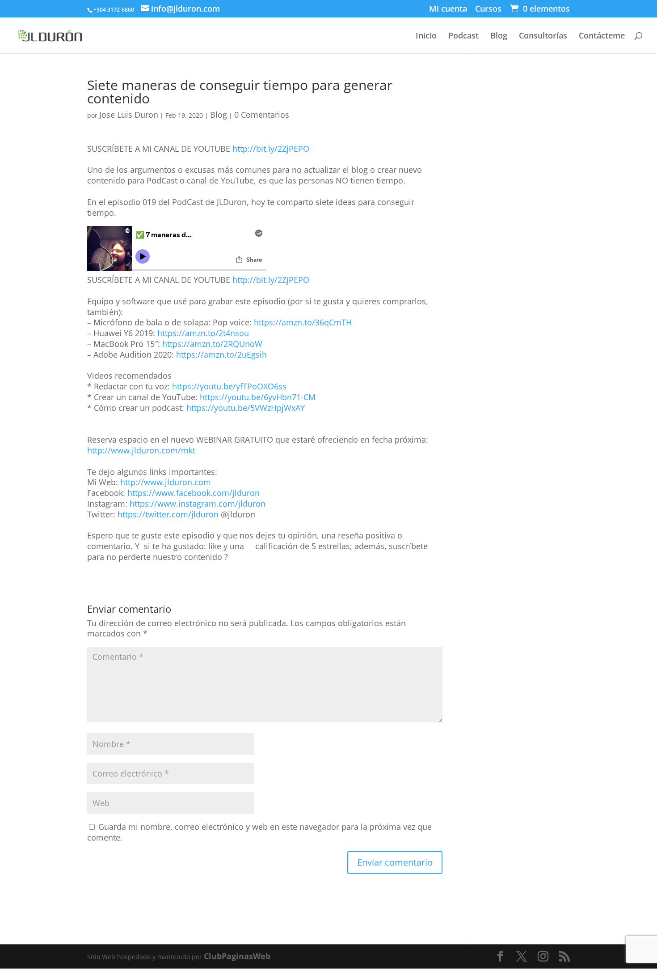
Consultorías (543, 36)
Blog (498, 36)
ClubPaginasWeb (237, 956)
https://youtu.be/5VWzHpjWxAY (245, 407)
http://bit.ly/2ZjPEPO (270, 148)
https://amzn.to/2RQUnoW (212, 343)
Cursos (488, 10)
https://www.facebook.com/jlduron (193, 492)
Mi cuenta (448, 10)
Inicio (426, 36)
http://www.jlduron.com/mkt (141, 450)
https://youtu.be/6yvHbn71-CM (258, 397)
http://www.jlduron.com (165, 482)
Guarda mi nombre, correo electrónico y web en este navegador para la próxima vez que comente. (259, 832)
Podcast (463, 36)
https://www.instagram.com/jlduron (197, 503)
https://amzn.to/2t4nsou (203, 333)
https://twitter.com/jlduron (168, 514)
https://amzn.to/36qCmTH (303, 322)
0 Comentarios (261, 114)
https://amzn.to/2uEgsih (221, 354)
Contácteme (602, 36)
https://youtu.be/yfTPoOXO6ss (229, 386)
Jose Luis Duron (128, 114)
